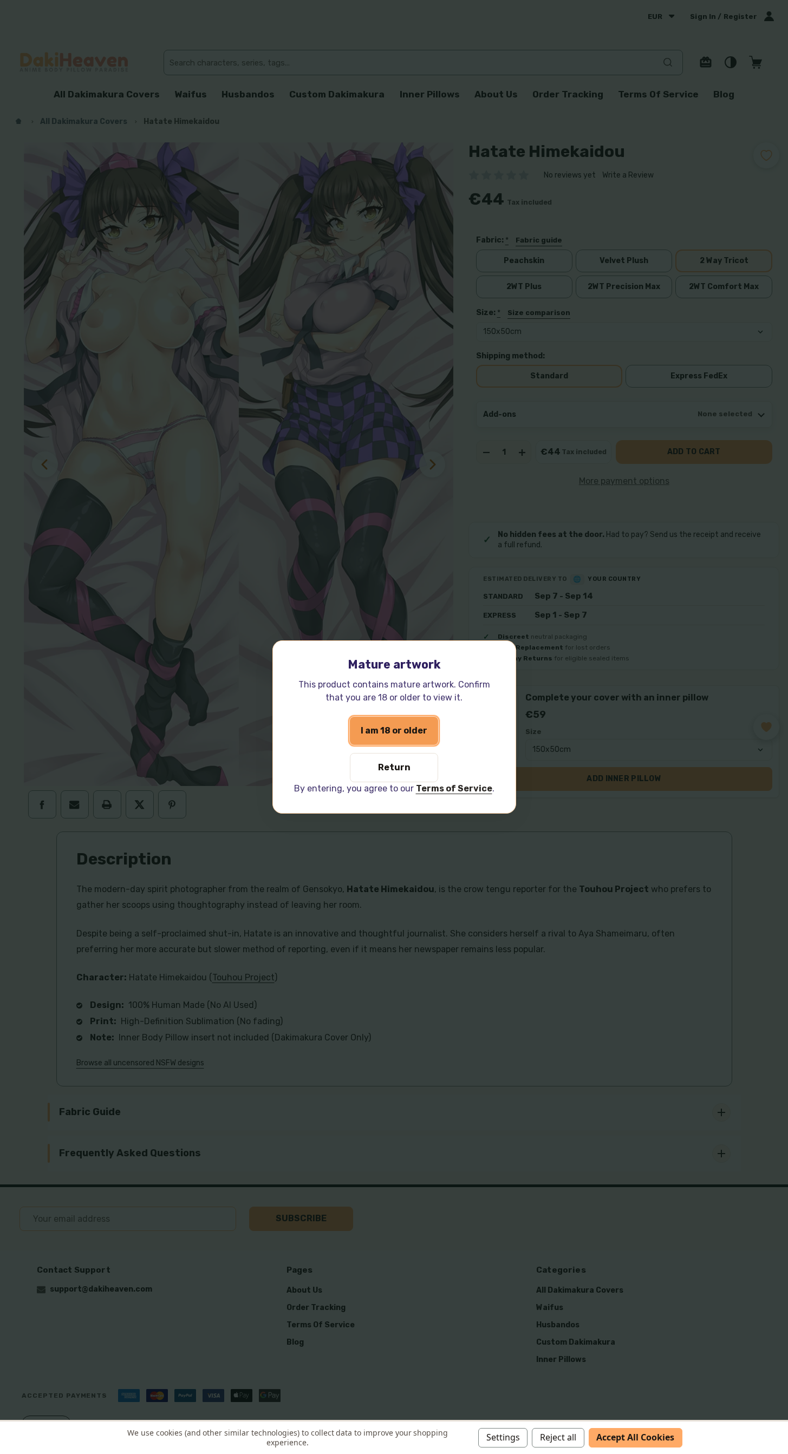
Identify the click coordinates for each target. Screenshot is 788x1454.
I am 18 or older (394, 730)
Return (394, 767)
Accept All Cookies (635, 1437)
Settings (503, 1437)
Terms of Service (454, 788)
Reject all (558, 1437)
